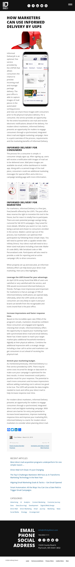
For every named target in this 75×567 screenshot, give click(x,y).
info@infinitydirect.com (48, 530)
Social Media (14, 512)
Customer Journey (54, 502)
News (58, 509)
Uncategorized (34, 512)
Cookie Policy (60, 561)
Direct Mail (14, 509)
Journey (42, 509)
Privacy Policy (50, 561)
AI (21, 502)
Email (36, 509)
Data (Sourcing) (21, 505)
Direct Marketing (26, 509)
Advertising (14, 502)
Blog (67, 561)
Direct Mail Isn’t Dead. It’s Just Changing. (27, 470)
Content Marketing (38, 502)
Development (33, 505)
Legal (27, 561)
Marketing (50, 509)
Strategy (24, 512)
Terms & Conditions (37, 561)
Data (12, 505)
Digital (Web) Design (47, 505)
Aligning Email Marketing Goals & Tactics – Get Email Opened (36, 482)
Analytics (27, 502)
